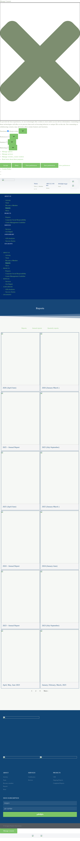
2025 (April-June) (9, 507)
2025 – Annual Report (11, 447)
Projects (7, 213)
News (7, 265)
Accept (5, 165)
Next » (46, 691)
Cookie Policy (6, 169)
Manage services (7, 154)
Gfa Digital (9, 284)
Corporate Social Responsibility (15, 220)
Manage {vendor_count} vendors (13, 157)
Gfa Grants (8, 243)
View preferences (31, 165)
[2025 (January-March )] (59, 477)
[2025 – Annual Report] (20, 418)
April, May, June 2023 (11, 685)
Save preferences (49, 165)
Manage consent (8, 831)
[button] (40, 61)
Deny (17, 165)
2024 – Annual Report (11, 566)
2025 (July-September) (50, 447)
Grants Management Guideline (15, 222)
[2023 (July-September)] (59, 596)
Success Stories (10, 292)
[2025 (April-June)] (20, 477)
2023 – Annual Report (11, 625)
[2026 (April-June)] (20, 358)
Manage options (7, 151)
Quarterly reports (53, 328)
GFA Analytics (10, 238)
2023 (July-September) (50, 625)
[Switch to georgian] (75, 186)
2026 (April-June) (9, 388)
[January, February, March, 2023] (59, 656)
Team (7, 203)
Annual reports (37, 328)
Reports (7, 208)
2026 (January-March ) (50, 388)
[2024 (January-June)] (59, 537)
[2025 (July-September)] (59, 418)
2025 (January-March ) (50, 507)
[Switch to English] (74, 182)
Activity (8, 200)
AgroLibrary (9, 234)
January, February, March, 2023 (54, 685)
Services (7, 225)
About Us (7, 196)
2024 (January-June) (49, 566)
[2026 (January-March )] (59, 358)
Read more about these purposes (12, 159)
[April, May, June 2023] (20, 656)
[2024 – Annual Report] (20, 537)
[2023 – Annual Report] (20, 596)
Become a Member (11, 205)
